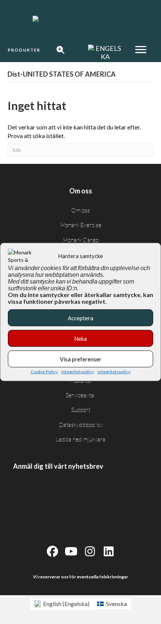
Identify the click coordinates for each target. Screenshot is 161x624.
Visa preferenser (80, 358)
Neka (80, 338)
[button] (24, 50)
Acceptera (80, 317)
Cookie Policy (44, 371)
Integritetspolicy (77, 371)
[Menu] (140, 49)
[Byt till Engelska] (105, 53)
